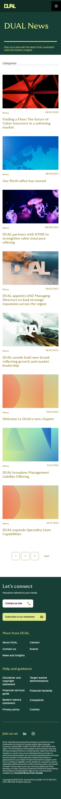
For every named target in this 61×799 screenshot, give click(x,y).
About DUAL (10, 642)
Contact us (9, 649)
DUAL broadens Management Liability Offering (26, 474)
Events (34, 649)
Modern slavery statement (12, 701)
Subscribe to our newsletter (20, 616)
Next (46, 556)
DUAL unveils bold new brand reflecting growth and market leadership (26, 361)
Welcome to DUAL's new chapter (28, 419)
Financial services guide (14, 692)
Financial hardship (41, 690)
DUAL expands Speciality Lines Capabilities (27, 532)
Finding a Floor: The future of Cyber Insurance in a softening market (26, 123)
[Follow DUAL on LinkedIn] (24, 733)
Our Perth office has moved (24, 181)
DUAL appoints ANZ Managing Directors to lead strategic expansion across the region (26, 300)
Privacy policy (11, 709)
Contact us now (13, 603)
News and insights (14, 655)
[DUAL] (10, 6)
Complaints (37, 700)
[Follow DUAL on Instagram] (33, 733)
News (6, 113)
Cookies (35, 709)
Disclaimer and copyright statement (12, 681)
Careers (35, 642)
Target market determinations (39, 679)
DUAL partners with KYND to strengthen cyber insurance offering (26, 238)
